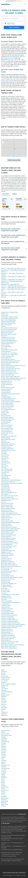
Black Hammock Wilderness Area (9, 328)
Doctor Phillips (4, 676)
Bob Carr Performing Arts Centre (9, 329)
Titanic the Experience (6, 600)
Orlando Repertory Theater (7, 531)
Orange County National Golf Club (9, 513)
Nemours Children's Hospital (8, 508)
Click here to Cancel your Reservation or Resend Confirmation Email (13, 836)
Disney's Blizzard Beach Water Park (9, 362)
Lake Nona (3, 690)
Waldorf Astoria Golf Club (7, 630)
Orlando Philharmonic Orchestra (9, 527)
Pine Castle (4, 701)
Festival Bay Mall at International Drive (10, 393)
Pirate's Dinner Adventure (7, 553)
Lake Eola (3, 459)
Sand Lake (10, 59)
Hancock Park (4, 423)
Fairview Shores (5, 679)
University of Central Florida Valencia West (11, 626)
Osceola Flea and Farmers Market (9, 542)
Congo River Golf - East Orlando (9, 353)
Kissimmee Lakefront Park (7, 448)
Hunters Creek (4, 685)
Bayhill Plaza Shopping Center (8, 323)
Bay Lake (3, 673)
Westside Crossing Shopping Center (10, 641)
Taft (2, 710)
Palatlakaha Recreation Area (8, 550)
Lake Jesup (4, 467)
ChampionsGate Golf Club (7, 343)
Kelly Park (3, 440)
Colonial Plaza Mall (5, 351)
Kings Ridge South (5, 442)
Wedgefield (4, 796)
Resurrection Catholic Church (8, 563)
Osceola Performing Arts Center (9, 546)
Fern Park (3, 751)
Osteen (3, 782)
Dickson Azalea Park (6, 357)
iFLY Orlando (4, 434)
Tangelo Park (4, 712)
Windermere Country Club (7, 643)
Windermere (4, 799)
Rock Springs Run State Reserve (9, 571)
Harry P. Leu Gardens (6, 426)
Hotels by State (6, 854)
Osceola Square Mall (6, 547)
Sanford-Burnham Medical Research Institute (12, 577)
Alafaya (3, 669)
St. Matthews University (6, 586)
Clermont (3, 744)
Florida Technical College (7, 404)
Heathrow (3, 762)
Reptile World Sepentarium (12, 56)
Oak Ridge (3, 696)
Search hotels (14, 27)
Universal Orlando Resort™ (7, 611)
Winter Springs (4, 804)
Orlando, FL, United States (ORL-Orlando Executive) (14, 287)
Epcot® (3, 386)
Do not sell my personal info (9, 856)
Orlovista (3, 699)
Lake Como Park (5, 455)
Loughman (3, 773)
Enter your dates (14, 160)
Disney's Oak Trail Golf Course (8, 371)
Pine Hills (3, 702)
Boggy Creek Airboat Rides (7, 331)
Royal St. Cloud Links (6, 572)
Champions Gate (5, 741)
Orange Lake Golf (5, 516)
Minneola (3, 776)
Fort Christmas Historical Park (8, 409)
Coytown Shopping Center (7, 356)
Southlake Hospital (5, 582)
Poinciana (3, 785)
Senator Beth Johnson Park (7, 579)
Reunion (3, 788)
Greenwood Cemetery (6, 420)
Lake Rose (3, 473)
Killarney (3, 687)
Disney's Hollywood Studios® (8, 367)
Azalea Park (4, 671)
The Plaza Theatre (5, 591)
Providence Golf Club (6, 558)
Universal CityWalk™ (6, 610)
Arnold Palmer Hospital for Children (9, 317)
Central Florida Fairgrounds (7, 338)
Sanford (3, 791)
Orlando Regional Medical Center (9, 530)
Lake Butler (4, 453)
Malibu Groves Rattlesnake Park (9, 492)
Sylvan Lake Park (5, 590)
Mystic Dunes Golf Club (6, 505)
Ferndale (3, 752)
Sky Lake (3, 706)
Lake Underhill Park (6, 475)
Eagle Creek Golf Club (6, 381)
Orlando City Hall (5, 519)
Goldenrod (3, 682)
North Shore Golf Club (18, 79)
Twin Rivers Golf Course (7, 608)
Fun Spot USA (4, 411)
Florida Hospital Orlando (7, 403)
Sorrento (3, 793)
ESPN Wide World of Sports (7, 387)
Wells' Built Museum (6, 640)
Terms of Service (7, 872)
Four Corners (17, 59)
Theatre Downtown (7, 58)
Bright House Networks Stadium (8, 334)
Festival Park (4, 395)
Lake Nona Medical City (7, 691)
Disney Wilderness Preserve (8, 359)
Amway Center (4, 315)
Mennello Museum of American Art (9, 499)
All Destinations (18, 852)
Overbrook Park (5, 549)
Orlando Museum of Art (6, 525)
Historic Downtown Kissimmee (8, 684)
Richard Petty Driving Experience (9, 564)
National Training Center (7, 506)
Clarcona (3, 674)
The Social (3, 593)
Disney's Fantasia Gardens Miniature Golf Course (13, 365)
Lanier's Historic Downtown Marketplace (11, 480)
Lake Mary (3, 769)
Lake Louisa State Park (6, 470)
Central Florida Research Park (8, 342)
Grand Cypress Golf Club (7, 417)
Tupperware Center (6, 605)
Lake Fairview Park (5, 462)
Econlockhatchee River (7, 384)
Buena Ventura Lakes (6, 735)
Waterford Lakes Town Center (8, 637)
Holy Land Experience (6, 431)
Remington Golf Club (6, 560)
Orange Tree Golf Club (6, 517)
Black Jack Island (5, 733)
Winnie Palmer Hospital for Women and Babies (12, 644)
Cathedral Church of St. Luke (8, 337)
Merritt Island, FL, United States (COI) (10, 284)
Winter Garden (4, 801)
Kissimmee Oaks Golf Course (8, 450)
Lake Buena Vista (5, 768)
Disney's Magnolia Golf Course (8, 370)
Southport (3, 709)
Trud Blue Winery (5, 604)
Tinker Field (4, 599)
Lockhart (3, 693)
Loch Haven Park (5, 486)
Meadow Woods (5, 695)
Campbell (3, 737)
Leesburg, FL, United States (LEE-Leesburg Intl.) (13, 279)
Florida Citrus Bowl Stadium (7, 400)
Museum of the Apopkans (7, 503)
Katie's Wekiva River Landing (8, 439)
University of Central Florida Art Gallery (10, 622)
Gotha (2, 759)
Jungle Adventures (5, 437)
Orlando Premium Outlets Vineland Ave (10, 528)
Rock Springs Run (5, 569)
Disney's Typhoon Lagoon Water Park (10, 376)
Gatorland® (4, 414)
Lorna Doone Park (5, 488)
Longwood (3, 771)
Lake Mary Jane (5, 472)
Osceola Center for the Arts (7, 539)
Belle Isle (3, 326)
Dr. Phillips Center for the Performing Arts (11, 379)
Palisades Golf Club (6, 552)
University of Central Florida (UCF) (9, 619)
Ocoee (3, 779)
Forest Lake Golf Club (6, 408)
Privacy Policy (15, 872)
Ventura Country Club (6, 629)
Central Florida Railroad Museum (9, 340)
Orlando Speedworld (6, 536)
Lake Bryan (4, 451)
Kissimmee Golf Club (6, 447)
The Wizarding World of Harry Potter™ (10, 594)
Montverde (3, 777)
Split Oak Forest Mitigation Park (8, 583)
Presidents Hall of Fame (7, 555)
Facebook (17, 859)
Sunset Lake (4, 588)
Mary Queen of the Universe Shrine (9, 495)
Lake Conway (4, 456)
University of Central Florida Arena (9, 621)
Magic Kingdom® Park (6, 491)
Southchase (4, 707)
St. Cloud (3, 795)
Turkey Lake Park (5, 607)
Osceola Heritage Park (6, 544)
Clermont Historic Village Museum (9, 349)
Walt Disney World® (6, 632)
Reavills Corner (5, 787)
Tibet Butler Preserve (6, 597)
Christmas (3, 743)
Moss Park (22, 56)
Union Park (3, 713)
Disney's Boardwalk (5, 364)
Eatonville (3, 748)
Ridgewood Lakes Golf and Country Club (11, 566)
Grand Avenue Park (6, 415)
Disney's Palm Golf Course (7, 375)
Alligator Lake (4, 313)
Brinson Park (4, 335)
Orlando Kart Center (6, 524)
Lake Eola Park (4, 461)
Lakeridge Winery (5, 478)
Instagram (8, 860)
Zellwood (3, 806)
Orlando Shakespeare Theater (8, 535)
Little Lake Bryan (5, 484)
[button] (3, 141)
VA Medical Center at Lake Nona (9, 627)
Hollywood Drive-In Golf (7, 429)
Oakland (3, 698)
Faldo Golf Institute (5, 390)
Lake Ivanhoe (4, 466)
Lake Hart (3, 464)
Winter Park (4, 802)
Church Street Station (6, 346)
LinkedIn (14, 860)
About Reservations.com (7, 852)
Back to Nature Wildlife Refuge (8, 320)
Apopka (3, 732)
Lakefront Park (4, 477)
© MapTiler (13, 156)
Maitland (3, 774)
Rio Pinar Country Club (6, 568)
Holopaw (3, 763)
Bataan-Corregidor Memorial (8, 321)
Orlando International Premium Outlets (10, 522)
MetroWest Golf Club (6, 500)
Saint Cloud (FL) (5, 790)
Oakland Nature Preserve (7, 511)
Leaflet (9, 156)
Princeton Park (4, 557)
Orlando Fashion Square (7, 520)
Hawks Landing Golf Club (7, 428)
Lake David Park (5, 458)
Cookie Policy (22, 872)
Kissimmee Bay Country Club (8, 444)
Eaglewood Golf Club (6, 382)
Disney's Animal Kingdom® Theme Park (10, 360)
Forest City (3, 755)
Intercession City (5, 765)
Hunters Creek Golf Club (7, 433)
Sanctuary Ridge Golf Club (7, 575)
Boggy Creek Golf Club (6, 332)
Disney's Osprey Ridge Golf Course (9, 373)
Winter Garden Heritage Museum (9, 648)
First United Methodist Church (8, 398)
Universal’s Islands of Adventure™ (9, 615)
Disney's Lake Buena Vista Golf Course (10, 368)
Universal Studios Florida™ (7, 613)
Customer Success (15, 854)
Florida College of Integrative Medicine (10, 401)
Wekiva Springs (5, 798)
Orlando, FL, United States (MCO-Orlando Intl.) (12, 286)
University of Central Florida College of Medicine (13, 624)
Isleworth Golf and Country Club (9, 436)
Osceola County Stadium (7, 541)
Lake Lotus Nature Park (7, 79)
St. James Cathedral (6, 585)
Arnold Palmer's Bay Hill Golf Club (9, 318)
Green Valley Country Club (7, 419)
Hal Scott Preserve (5, 422)
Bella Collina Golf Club (6, 324)
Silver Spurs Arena (5, 580)
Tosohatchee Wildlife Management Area (11, 602)
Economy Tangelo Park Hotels (12, 41)
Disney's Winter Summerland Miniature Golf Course (13, 378)
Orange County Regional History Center (10, 514)
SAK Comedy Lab (5, 574)
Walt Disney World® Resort (7, 635)
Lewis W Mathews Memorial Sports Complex (12, 483)
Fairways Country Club (6, 389)
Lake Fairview (4, 688)
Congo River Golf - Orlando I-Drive (9, 354)
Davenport (3, 746)
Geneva (3, 757)
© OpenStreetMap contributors (21, 156)
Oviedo (3, 784)
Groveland (3, 760)
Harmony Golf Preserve (7, 425)
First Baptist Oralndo (6, 397)
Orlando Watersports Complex (8, 538)
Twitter (22, 859)
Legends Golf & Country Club (8, 481)
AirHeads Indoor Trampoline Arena (9, 312)
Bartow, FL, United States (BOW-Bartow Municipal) (13, 268)
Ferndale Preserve (5, 392)
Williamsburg (4, 715)
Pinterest (18, 860)
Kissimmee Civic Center (7, 445)
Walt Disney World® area (7, 633)
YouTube (3, 860)
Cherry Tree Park (5, 345)
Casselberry (4, 738)
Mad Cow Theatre (5, 489)
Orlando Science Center (7, 80)
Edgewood (3, 749)
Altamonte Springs (5, 730)
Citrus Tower (4, 348)
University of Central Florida (8, 618)
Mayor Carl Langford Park (7, 497)
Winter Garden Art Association (8, 646)
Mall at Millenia (4, 494)
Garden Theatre (5, 412)
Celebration (4, 740)
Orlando (3, 780)
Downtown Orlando (5, 677)
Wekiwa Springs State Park (7, 638)
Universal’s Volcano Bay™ (7, 616)
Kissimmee (3, 766)
